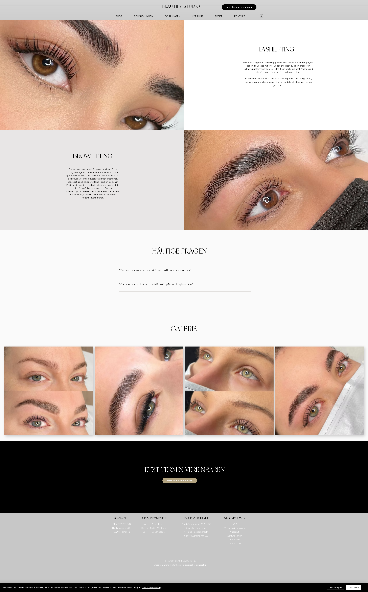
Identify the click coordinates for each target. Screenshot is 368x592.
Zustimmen (353, 587)
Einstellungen (336, 587)
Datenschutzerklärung (152, 587)
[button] (261, 15)
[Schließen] (364, 587)
